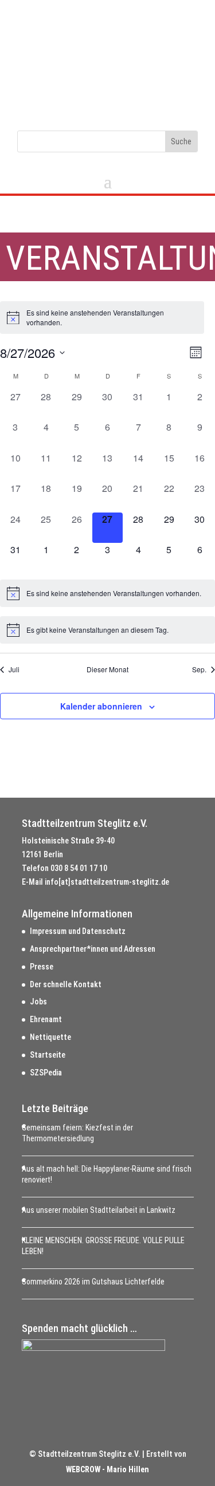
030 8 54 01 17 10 (78, 868)
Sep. (199, 669)
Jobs (38, 1001)
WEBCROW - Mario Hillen (107, 1469)
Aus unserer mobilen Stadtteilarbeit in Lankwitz (98, 1210)
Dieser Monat (107, 669)
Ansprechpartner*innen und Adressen (92, 948)
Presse (41, 966)
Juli (14, 669)
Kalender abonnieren (101, 706)
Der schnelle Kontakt (65, 984)
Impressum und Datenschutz (78, 931)
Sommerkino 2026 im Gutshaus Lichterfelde (93, 1281)
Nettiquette (50, 1037)
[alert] (102, 317)
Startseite (47, 1054)
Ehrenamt (46, 1019)
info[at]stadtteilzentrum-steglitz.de (107, 881)
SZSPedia (46, 1072)
